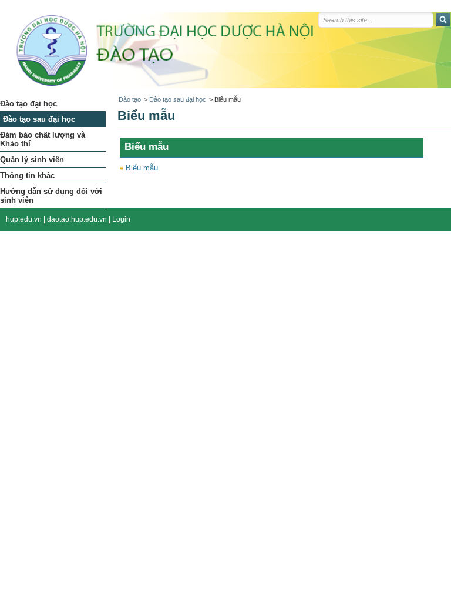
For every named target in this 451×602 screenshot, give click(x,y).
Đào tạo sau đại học (177, 99)
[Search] (443, 20)
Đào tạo (130, 99)
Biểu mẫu (142, 167)
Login (121, 219)
